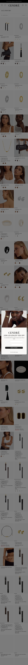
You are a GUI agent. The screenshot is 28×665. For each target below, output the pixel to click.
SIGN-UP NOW (14, 347)
